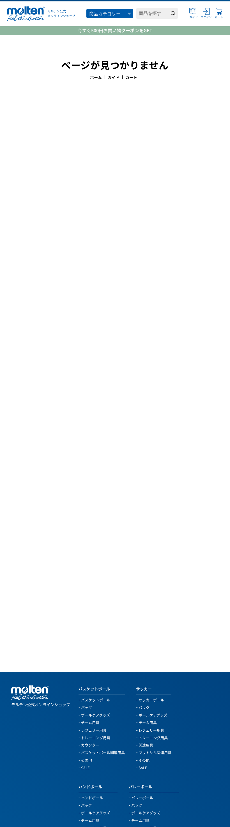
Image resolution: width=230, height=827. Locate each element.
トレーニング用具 (95, 737)
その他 (86, 759)
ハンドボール (90, 787)
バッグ (86, 707)
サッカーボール (151, 699)
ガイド (113, 77)
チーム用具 (90, 722)
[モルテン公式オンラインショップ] (26, 13)
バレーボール (140, 787)
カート (131, 77)
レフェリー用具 (94, 729)
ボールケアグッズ (95, 714)
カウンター (90, 744)
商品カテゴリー (105, 13)
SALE (85, 767)
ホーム (96, 77)
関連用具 (146, 744)
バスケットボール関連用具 (103, 752)
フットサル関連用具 (155, 752)
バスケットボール (94, 689)
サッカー (144, 689)
